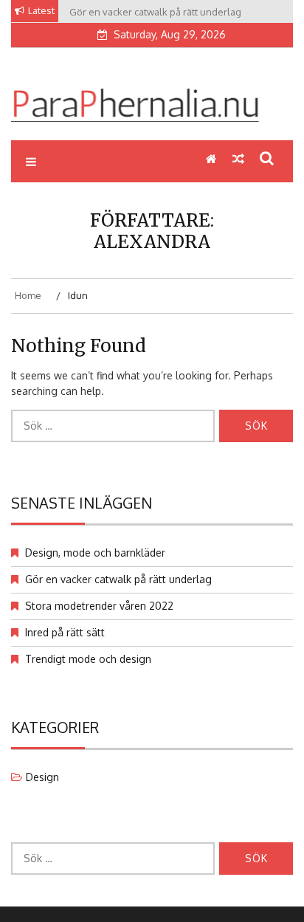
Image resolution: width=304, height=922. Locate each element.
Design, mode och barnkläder (95, 552)
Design (42, 777)
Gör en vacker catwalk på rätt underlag (118, 579)
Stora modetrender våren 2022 (99, 605)
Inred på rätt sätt (65, 632)
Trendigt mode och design (88, 659)
